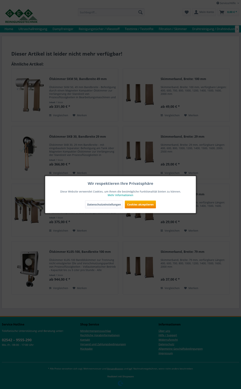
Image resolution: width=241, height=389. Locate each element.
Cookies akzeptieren (140, 204)
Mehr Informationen (120, 195)
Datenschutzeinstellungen (104, 204)
